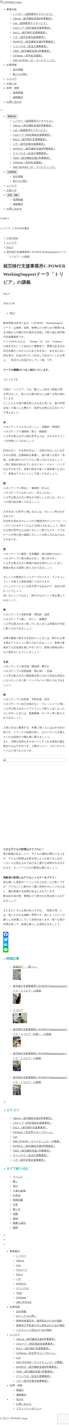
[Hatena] (34, 944)
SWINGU (34, 1146)
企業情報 (12, 172)
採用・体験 (13, 195)
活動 (15, 1213)
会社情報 (18, 69)
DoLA (30, 1127)
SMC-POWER (37, 1141)
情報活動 (18, 1200)
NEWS (19, 1399)
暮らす (17, 1209)
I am (15, 1137)
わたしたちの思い (26, 1316)
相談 (15, 1218)
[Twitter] (34, 939)
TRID (32, 1150)
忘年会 (17, 1195)
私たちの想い (20, 74)
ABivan (33, 1118)
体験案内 (18, 97)
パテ (29, 1160)
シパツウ (15, 1334)
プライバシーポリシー (29, 1408)
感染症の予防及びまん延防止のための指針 (40, 1325)
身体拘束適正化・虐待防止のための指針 (39, 1320)
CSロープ (32, 1123)
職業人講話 (19, 1223)
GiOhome (33, 1132)
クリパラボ (31, 1155)
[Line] (34, 949)
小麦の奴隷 (19, 1190)
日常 (15, 1204)
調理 (15, 1227)
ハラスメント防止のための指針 (34, 1330)
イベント (18, 1176)
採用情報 (18, 92)
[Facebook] (34, 934)
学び (12, 313)
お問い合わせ (14, 102)
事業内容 (12, 116)
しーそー (21, 1256)
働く (15, 1181)
